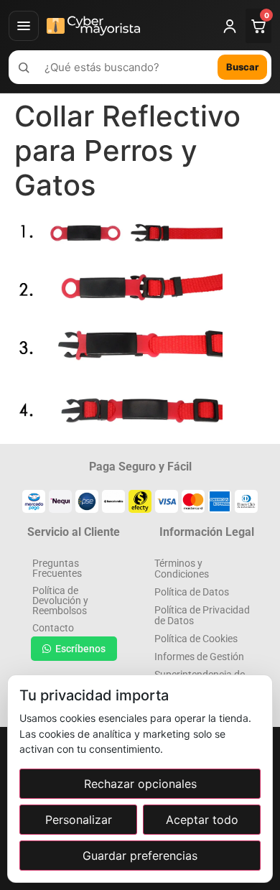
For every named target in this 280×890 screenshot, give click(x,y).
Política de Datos (191, 592)
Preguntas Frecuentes (57, 568)
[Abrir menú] (24, 26)
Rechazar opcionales (140, 784)
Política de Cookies (196, 638)
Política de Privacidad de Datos (202, 615)
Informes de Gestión (199, 656)
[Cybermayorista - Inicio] (128, 26)
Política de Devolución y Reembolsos (60, 600)
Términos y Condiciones (181, 568)
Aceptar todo (202, 819)
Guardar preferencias (140, 855)
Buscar (242, 67)
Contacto (53, 628)
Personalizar (78, 819)
